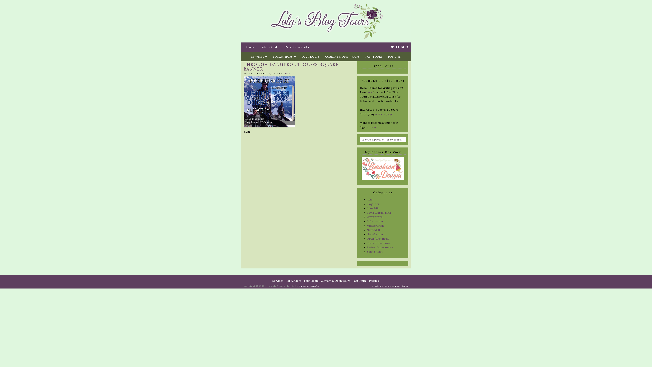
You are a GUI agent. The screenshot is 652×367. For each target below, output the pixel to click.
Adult (370, 199)
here (374, 127)
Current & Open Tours (342, 56)
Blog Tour (373, 204)
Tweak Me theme (381, 286)
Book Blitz (373, 208)
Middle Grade (375, 225)
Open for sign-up (378, 238)
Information (375, 221)
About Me (271, 47)
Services (258, 56)
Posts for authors (378, 243)
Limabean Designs (309, 286)
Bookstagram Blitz (379, 212)
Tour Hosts (310, 56)
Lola (287, 73)
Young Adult (375, 251)
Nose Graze (401, 286)
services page (384, 114)
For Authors (283, 56)
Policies (394, 56)
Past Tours (373, 56)
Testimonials (297, 47)
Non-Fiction (375, 234)
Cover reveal (375, 217)
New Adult (373, 230)
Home (251, 47)
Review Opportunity (380, 247)
